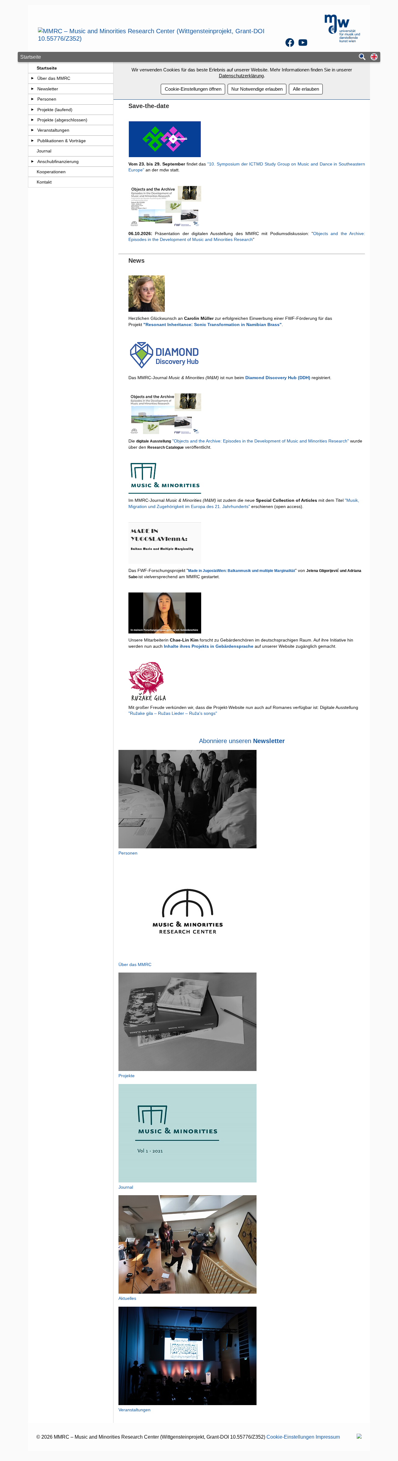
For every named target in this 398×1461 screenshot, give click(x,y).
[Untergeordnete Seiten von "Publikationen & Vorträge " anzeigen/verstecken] (32, 141)
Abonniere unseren (242, 740)
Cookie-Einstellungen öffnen (193, 89)
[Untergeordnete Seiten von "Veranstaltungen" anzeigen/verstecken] (32, 130)
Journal (44, 150)
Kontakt (44, 181)
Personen (46, 99)
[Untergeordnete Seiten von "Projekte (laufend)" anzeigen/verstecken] (32, 110)
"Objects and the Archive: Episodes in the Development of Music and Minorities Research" (260, 440)
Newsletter (47, 88)
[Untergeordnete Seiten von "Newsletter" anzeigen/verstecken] (32, 89)
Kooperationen (51, 171)
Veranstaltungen (53, 130)
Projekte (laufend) (54, 109)
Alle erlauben (306, 89)
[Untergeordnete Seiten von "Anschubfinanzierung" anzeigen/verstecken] (32, 161)
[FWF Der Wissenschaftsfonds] (359, 1437)
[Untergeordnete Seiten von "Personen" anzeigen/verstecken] (32, 99)
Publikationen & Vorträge (61, 140)
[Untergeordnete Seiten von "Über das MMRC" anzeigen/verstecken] (32, 78)
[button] (374, 57)
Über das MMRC (53, 78)
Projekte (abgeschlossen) (62, 119)
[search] (362, 57)
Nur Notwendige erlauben (257, 89)
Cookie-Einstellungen (290, 1437)
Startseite (47, 68)
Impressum (328, 1437)
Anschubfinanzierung (58, 161)
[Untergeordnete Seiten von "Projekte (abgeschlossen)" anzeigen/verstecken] (32, 120)
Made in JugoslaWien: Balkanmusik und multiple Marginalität (241, 571)
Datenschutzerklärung (241, 75)
